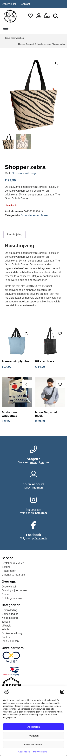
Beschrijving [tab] (14, 234)
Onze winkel (9, 4)
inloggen (37, 487)
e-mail (33, 462)
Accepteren (33, 726)
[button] (62, 691)
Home (21, 44)
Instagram (40, 513)
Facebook (40, 538)
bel (42, 462)
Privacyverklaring (39, 752)
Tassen (29, 44)
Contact (25, 4)
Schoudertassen (42, 44)
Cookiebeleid (24, 752)
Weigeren (33, 735)
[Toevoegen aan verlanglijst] (27, 334)
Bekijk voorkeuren (33, 744)
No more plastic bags (24, 173)
